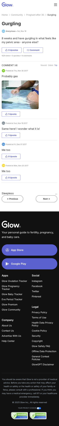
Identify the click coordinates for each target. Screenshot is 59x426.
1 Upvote (12, 114)
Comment (34, 50)
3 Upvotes (13, 50)
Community (17, 14)
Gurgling (51, 14)
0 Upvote (12, 156)
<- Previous (12, 199)
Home (5, 14)
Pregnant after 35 (35, 14)
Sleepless (8, 193)
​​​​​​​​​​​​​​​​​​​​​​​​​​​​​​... (56, 193)
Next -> (46, 199)
